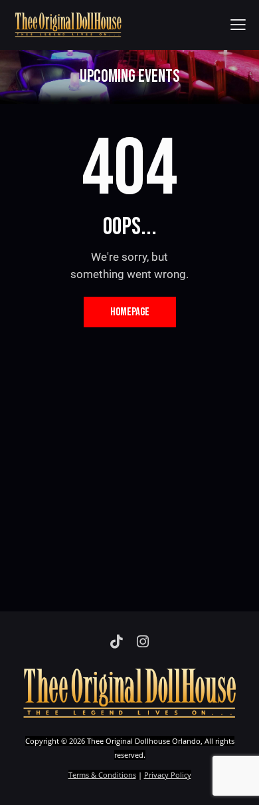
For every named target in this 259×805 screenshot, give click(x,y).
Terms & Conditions (102, 775)
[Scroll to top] (237, 783)
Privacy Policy (167, 775)
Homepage (129, 312)
